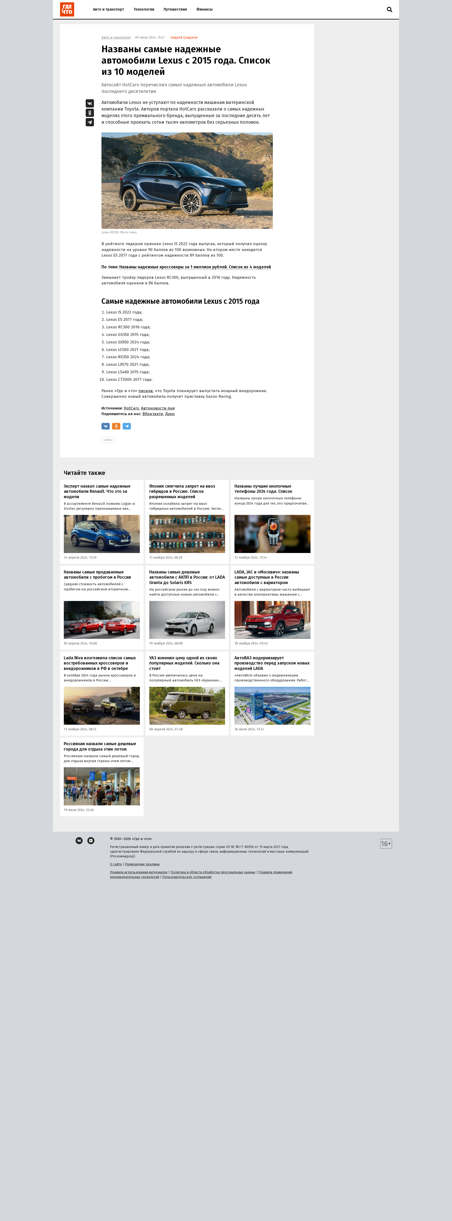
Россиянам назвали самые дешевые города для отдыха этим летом (100, 746)
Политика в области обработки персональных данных (213, 872)
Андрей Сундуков (184, 38)
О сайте (116, 864)
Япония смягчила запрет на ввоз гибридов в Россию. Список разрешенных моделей (182, 491)
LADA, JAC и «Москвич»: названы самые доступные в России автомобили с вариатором (266, 577)
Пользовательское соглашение (187, 877)
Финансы (204, 9)
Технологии (143, 9)
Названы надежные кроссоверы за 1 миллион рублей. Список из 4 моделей (195, 267)
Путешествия (175, 9)
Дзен (170, 413)
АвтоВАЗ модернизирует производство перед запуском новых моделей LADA (272, 663)
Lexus (108, 439)
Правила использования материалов (138, 872)
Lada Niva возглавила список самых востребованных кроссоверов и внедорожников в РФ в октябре (100, 663)
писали (145, 390)
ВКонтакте (152, 413)
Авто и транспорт (108, 9)
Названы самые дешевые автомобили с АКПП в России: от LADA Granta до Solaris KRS (187, 577)
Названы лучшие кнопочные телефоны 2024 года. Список (263, 489)
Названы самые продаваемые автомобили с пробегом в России (97, 574)
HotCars (131, 408)
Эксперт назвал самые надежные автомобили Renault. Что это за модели (97, 491)
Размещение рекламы (142, 864)
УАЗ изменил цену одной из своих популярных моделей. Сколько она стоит (184, 663)
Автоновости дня (158, 408)
